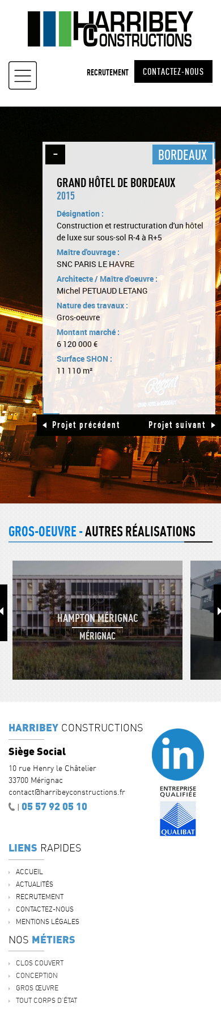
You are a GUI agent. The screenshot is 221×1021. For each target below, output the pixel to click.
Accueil (29, 871)
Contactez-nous (173, 71)
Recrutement (108, 72)
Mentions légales (47, 921)
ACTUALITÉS (34, 884)
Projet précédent (86, 425)
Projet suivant (177, 425)
